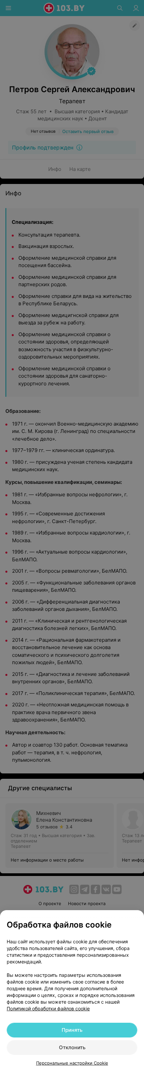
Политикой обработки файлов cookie (48, 1008)
